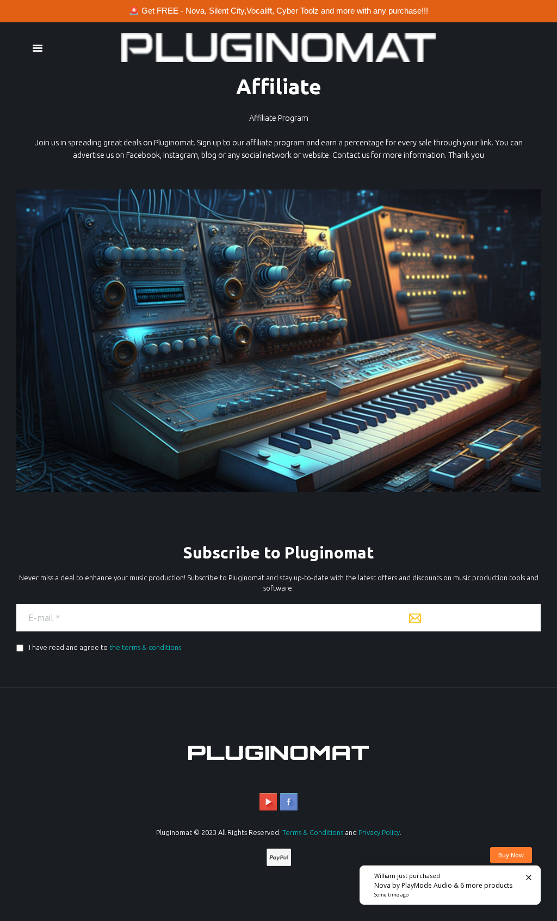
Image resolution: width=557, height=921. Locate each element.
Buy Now (511, 855)
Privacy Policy (379, 832)
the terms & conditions (145, 647)
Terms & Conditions (312, 832)
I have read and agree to (104, 647)
